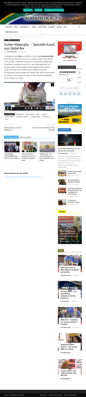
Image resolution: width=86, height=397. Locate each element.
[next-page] (9, 164)
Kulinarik (51, 27)
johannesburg (30, 114)
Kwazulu (44, 114)
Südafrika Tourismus (22, 116)
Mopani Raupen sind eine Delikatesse (12, 129)
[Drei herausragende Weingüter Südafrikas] (62, 182)
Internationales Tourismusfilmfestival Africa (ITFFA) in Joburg (11, 156)
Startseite (8, 27)
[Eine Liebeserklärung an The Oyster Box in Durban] (70, 140)
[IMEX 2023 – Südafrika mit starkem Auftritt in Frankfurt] (70, 315)
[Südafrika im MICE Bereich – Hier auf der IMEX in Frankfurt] (70, 341)
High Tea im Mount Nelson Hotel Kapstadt (44, 129)
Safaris (59, 27)
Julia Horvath (65, 301)
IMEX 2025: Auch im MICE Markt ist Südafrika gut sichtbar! (70, 270)
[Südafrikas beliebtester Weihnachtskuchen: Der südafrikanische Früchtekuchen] (62, 190)
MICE (65, 27)
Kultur (10, 37)
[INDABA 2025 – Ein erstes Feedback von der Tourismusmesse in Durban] (47, 147)
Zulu (6, 119)
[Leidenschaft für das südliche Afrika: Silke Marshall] (70, 367)
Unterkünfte (24, 27)
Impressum (43, 395)
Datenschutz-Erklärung (55, 395)
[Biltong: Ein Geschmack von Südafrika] (62, 173)
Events (34, 27)
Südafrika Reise (9, 116)
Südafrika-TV (46, 116)
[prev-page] (5, 164)
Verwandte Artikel (11, 137)
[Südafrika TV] (43, 13)
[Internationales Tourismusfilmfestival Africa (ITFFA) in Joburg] (12, 147)
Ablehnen (38, 10)
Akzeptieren (28, 10)
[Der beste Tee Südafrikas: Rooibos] (62, 202)
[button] (79, 27)
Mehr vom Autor (25, 137)
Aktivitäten (42, 27)
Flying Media (19, 114)
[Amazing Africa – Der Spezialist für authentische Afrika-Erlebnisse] (70, 289)
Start (5, 37)
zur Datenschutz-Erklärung (54, 10)
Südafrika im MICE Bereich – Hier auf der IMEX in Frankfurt (69, 347)
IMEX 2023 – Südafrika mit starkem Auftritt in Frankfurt (69, 322)
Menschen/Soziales (11, 32)
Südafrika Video (35, 116)
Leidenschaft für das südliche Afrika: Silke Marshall (68, 373)
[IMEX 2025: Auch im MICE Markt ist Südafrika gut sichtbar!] (70, 263)
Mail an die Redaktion (70, 395)
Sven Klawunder (12, 51)
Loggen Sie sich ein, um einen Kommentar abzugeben (22, 177)
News (16, 27)
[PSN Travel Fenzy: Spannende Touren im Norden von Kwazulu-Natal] (29, 147)
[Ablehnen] (83, 7)
